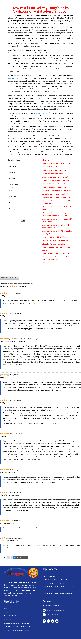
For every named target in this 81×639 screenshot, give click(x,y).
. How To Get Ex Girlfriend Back (54, 170)
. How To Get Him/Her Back (52, 167)
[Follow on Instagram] (48, 621)
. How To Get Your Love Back (53, 174)
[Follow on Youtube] (57, 621)
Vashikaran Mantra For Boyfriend (57, 594)
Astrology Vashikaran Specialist (57, 580)
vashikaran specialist (48, 61)
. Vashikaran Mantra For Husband (55, 194)
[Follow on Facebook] (44, 621)
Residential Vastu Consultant (17, 630)
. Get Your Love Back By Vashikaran (55, 180)
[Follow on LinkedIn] (52, 621)
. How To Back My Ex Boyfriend (54, 187)
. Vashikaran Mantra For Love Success (56, 197)
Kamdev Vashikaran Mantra (54, 583)
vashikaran (43, 106)
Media (6, 609)
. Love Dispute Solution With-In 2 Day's (56, 191)
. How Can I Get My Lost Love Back (55, 177)
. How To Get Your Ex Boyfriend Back (56, 163)
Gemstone (8, 619)
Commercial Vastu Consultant (17, 626)
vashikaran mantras (15, 78)
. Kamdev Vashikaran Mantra (53, 244)
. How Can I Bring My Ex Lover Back (55, 253)
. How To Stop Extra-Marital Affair (55, 184)
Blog (6, 612)
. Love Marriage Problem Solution (55, 237)
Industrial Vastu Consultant (17, 623)
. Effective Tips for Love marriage (55, 263)
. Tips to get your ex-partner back (55, 241)
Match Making (49, 576)
